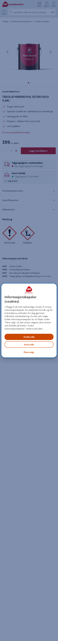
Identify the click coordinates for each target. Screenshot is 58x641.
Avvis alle (29, 344)
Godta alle (29, 337)
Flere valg (29, 352)
